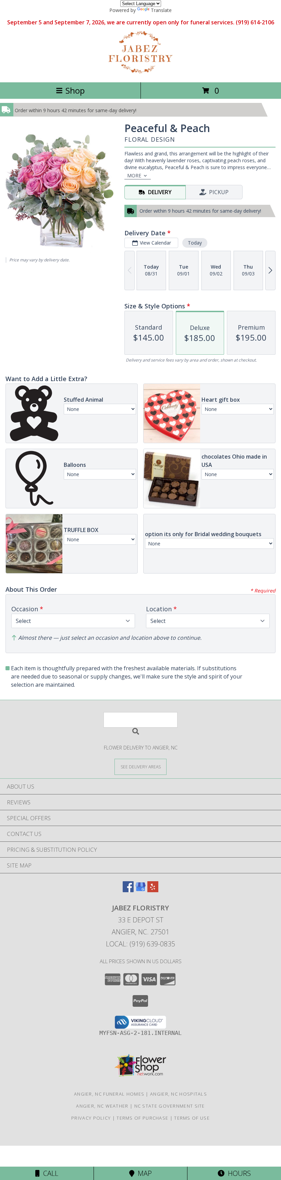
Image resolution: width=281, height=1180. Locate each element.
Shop (75, 90)
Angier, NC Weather (102, 1106)
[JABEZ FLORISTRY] (140, 72)
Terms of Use (192, 1118)
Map (143, 1173)
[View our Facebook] (128, 890)
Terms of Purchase (142, 1118)
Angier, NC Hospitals (178, 1094)
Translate (161, 10)
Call (49, 1173)
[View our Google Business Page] (140, 890)
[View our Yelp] (152, 890)
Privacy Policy (91, 1118)
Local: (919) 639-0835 (140, 943)
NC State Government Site (169, 1106)
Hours (237, 1173)
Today (195, 242)
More (134, 175)
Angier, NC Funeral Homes (109, 1094)
